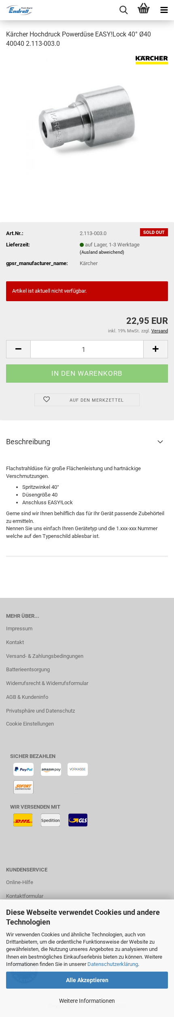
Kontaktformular (24, 896)
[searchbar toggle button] (123, 10)
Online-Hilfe (19, 882)
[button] (18, 349)
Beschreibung (28, 441)
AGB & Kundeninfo (27, 697)
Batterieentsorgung (28, 669)
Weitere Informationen (87, 1001)
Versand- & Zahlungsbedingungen (44, 656)
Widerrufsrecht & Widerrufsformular (47, 683)
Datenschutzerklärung (112, 964)
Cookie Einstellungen (30, 724)
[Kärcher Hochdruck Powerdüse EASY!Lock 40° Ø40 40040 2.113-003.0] (87, 116)
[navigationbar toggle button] (164, 10)
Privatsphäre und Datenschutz (40, 711)
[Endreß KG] (16, 10)
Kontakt (15, 642)
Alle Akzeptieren (87, 980)
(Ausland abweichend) (102, 252)
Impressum (19, 628)
